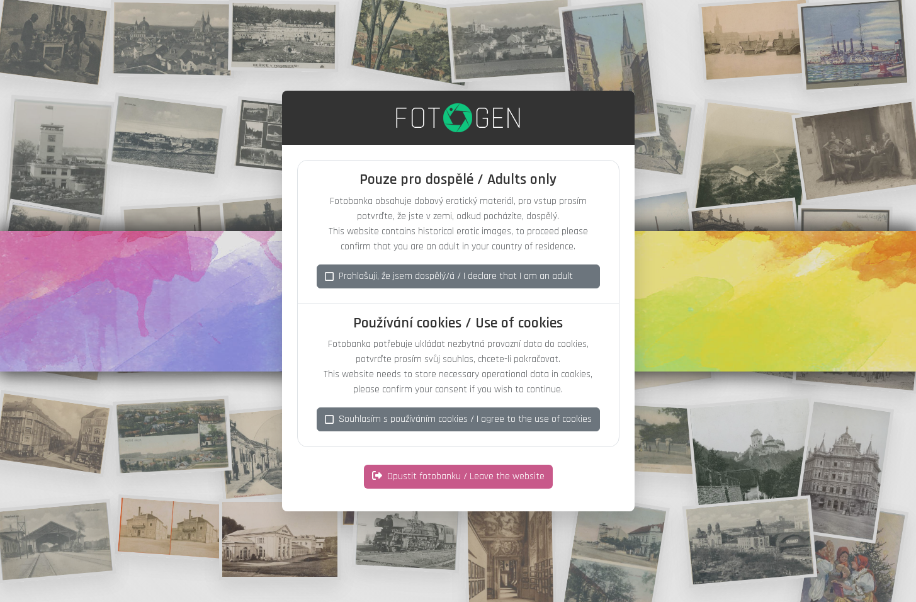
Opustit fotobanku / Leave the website (466, 476)
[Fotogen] (458, 117)
